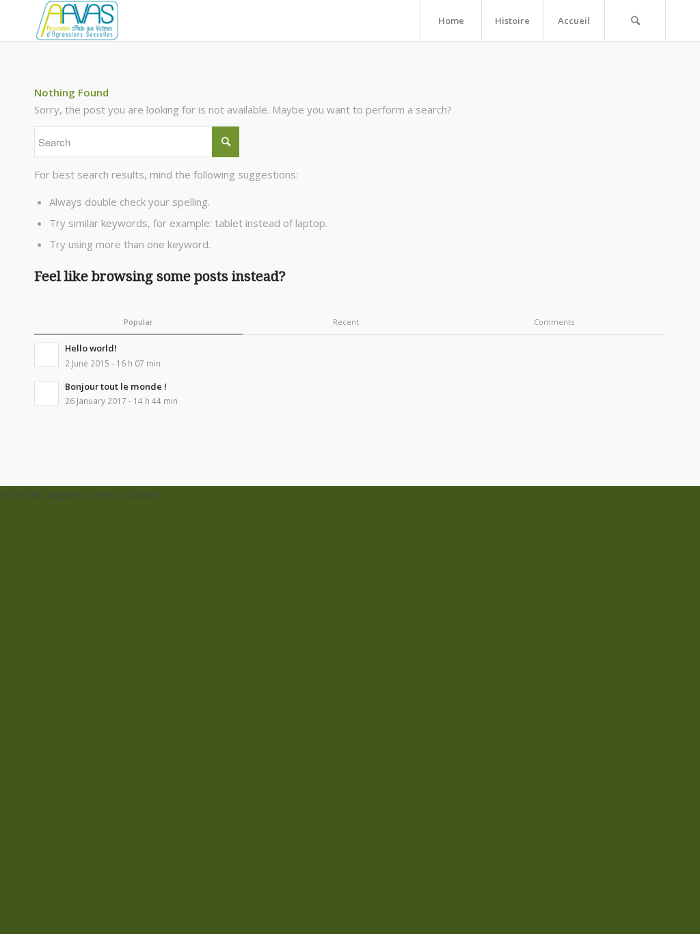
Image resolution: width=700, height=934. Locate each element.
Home (451, 20)
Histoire (512, 20)
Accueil (574, 20)
